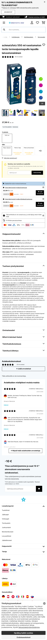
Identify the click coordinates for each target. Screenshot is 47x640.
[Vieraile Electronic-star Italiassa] (22, 596)
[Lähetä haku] (4, 29)
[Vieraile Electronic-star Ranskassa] (17, 596)
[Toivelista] (37, 23)
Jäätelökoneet (7, 540)
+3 (40, 151)
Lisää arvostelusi (24, 369)
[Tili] (32, 22)
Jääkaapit (5, 514)
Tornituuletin (6, 523)
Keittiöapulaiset (28, 37)
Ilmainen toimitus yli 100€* (36, 17)
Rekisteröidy (37, 172)
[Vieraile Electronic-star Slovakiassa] (32, 596)
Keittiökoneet (16, 37)
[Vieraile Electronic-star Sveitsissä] (13, 596)
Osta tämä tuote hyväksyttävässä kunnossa (18, 199)
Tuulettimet (6, 510)
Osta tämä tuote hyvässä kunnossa (16, 187)
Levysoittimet (6, 536)
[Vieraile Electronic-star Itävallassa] (8, 596)
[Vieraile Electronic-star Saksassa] (3, 596)
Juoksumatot (6, 527)
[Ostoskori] (43, 23)
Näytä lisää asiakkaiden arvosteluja (26, 451)
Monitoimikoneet (7, 532)
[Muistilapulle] (43, 44)
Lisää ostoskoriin (40, 192)
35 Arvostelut (19, 57)
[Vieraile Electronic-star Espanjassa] (27, 596)
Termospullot (41, 37)
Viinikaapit (5, 519)
